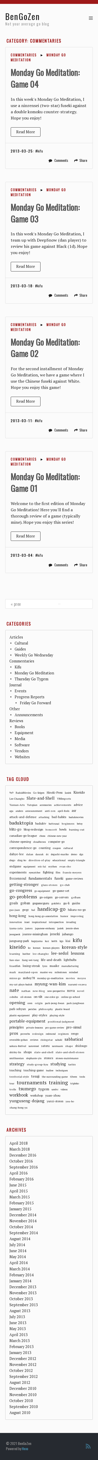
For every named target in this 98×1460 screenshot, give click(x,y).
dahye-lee (16, 854)
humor (64, 916)
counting (44, 848)
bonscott (51, 829)
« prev (16, 604)
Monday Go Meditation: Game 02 (45, 348)
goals (13, 903)
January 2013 (20, 1352)
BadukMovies (23, 792)
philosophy (46, 1009)
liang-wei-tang (30, 960)
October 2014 (21, 1226)
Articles (16, 637)
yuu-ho (70, 1101)
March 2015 (19, 1196)
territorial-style (19, 1076)
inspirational (39, 922)
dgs (81, 854)
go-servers (62, 897)
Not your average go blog (27, 24)
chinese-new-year (57, 836)
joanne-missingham (35, 934)
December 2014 (22, 1214)
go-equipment (42, 891)
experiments (18, 872)
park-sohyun (17, 1009)
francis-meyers (72, 872)
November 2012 (23, 1364)
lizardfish (14, 966)
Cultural (21, 643)
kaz (47, 941)
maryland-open (28, 972)
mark (12, 972)
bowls (63, 829)
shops (28, 1052)
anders (19, 811)
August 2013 (19, 1310)
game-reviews (74, 878)
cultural (68, 848)
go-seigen (46, 897)
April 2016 (18, 1173)
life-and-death (51, 960)
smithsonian (16, 1058)
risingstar (47, 1039)
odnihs (13, 997)
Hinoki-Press (54, 792)
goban (25, 903)
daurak (39, 854)
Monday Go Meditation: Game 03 (45, 213)
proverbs (25, 1034)
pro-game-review (54, 1027)
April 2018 (18, 1143)
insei (27, 922)
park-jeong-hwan (54, 1003)
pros (13, 1033)
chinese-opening (20, 842)
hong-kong (17, 916)
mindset (73, 972)
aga (11, 811)
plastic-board (62, 1009)
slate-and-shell (43, 1052)
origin (39, 1003)
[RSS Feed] (88, 1446)
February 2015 (21, 1202)
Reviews (16, 720)
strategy (17, 1063)
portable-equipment (27, 1021)
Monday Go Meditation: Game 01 (45, 482)
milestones (61, 972)
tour (11, 1083)
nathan (25, 991)
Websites (22, 756)
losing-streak (31, 966)
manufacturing (70, 966)
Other (14, 708)
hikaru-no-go (77, 910)
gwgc (25, 910)
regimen (63, 1034)
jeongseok (14, 934)
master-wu (46, 972)
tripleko (74, 1083)
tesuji (35, 1076)
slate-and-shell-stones (70, 1052)
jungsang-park (19, 941)
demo (74, 854)
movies (70, 978)
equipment (30, 866)
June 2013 (17, 1322)
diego (12, 860)
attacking (44, 817)
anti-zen (50, 811)
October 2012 (21, 1370)
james (29, 928)
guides (76, 903)
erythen (52, 866)
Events (20, 690)
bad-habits (59, 817)
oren (29, 1003)
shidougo (81, 1046)
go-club (65, 885)
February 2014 (21, 1274)
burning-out (76, 829)
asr (74, 810)
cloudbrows (39, 842)
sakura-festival (17, 1046)
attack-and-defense (22, 817)
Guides (20, 649)
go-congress (20, 890)
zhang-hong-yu (18, 1107)
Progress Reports (29, 696)
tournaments (32, 1082)
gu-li (66, 903)
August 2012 (19, 1382)
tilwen (73, 1076)
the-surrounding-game (55, 1076)
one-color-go (52, 997)
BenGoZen (22, 16)
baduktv (40, 823)
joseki (55, 933)
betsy (80, 823)
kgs (61, 941)
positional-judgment (61, 1021)
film (58, 872)
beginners (68, 823)
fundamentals (40, 878)
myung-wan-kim (50, 984)
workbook (18, 1095)
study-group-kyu (37, 1064)
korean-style (74, 947)
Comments (61, 160)
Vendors (22, 750)
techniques (62, 1070)
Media (20, 738)
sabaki (58, 1039)
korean (37, 948)
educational (59, 860)
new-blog (39, 991)
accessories (45, 805)
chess (42, 836)
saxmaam (57, 1046)
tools (82, 1076)
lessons (77, 953)
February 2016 (21, 1179)
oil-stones (25, 997)
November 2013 (23, 1292)
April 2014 (18, 1262)
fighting (48, 872)
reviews (34, 1039)
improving (77, 916)
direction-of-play (39, 860)
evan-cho (65, 866)
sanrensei (33, 1046)
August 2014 (19, 1238)
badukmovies (76, 817)
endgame (15, 866)
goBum (75, 897)
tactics (72, 1064)
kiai (68, 941)
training (58, 1083)
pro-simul (73, 1027)
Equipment (24, 732)
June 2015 (17, 1185)
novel (80, 991)
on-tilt (38, 996)
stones (48, 1058)
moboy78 (29, 978)
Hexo (25, 1448)
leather (26, 953)
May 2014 (17, 1256)
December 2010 (22, 1388)
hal (33, 910)
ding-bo (22, 860)
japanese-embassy (45, 928)
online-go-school (70, 997)
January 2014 (20, 1280)
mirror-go (15, 978)
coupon (57, 848)
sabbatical (74, 1039)
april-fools (63, 811)
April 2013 (18, 1334)
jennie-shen (72, 928)
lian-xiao (14, 960)
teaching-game (34, 1070)
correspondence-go (22, 848)
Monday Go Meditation (34, 673)
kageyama (37, 941)
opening (17, 1002)
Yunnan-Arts (17, 805)
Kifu (18, 667)
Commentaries (24, 54)
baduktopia (21, 823)
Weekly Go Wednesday (34, 655)
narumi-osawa (77, 984)
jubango (67, 934)
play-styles (39, 1015)
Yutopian (32, 805)
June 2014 (17, 1250)
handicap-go (51, 909)
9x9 (11, 792)
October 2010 (21, 1400)
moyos (81, 978)
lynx (44, 966)
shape (69, 1046)
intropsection (56, 922)
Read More (25, 131)
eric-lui (42, 866)
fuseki (58, 878)
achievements (62, 805)
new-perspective (56, 991)
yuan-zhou (52, 1095)
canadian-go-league (23, 836)
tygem (43, 1088)
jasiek (60, 928)
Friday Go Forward (35, 702)
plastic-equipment (19, 1015)
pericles (32, 1009)
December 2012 (22, 1358)
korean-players (51, 948)
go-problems (23, 897)
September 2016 (23, 1167)
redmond (51, 1034)
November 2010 (23, 1394)
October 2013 (21, 1298)
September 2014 (23, 1232)
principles (16, 1027)
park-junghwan (75, 1003)
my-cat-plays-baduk (20, 984)
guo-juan (14, 910)
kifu (40, 151)
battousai (54, 823)
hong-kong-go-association (43, 916)
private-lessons (34, 1027)
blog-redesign (33, 829)
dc (47, 854)
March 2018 (19, 1149)
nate (14, 990)
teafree (49, 1070)
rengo (74, 1034)
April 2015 (18, 1191)
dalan (29, 854)
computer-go (56, 842)
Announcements (29, 714)
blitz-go (15, 829)
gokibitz (56, 903)
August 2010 (19, 1412)
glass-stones (49, 885)
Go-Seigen (38, 792)
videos (64, 1089)
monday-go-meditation (50, 978)
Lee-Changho (16, 798)
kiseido (17, 947)
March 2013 (19, 1340)
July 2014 (17, 1244)
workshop (36, 1095)
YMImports (64, 798)
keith (54, 941)
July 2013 (17, 1316)
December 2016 (22, 1155)
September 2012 (23, 1376)
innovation (15, 922)
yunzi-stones (55, 1101)
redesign (37, 1034)
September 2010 (23, 1406)
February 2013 (21, 1346)
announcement (33, 811)
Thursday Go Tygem (31, 678)
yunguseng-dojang (26, 1100)
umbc (54, 1089)
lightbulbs (70, 960)
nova (71, 990)
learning (14, 953)
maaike (54, 966)
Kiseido (79, 792)
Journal (15, 684)
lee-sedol (59, 953)
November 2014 (23, 1220)
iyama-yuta (16, 928)
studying (58, 1063)
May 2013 (17, 1328)
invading (71, 922)
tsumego (27, 1089)
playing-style (57, 1015)
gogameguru (40, 903)
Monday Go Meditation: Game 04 (45, 78)
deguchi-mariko (60, 854)
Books (20, 726)
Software (22, 744)
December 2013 (22, 1286)
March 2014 (19, 1268)
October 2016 (21, 1161)
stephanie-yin (34, 1058)
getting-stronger (24, 884)
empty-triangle (76, 860)
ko (29, 948)
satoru (45, 1046)
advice (78, 804)
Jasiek (68, 792)
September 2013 (23, 1304)
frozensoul (17, 878)
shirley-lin (15, 1052)
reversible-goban (18, 1039)
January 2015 (20, 1208)
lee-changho (41, 953)
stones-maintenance (67, 1058)
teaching (15, 1070)
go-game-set (61, 891)
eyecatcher (35, 872)
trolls (12, 1089)
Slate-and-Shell (41, 798)
